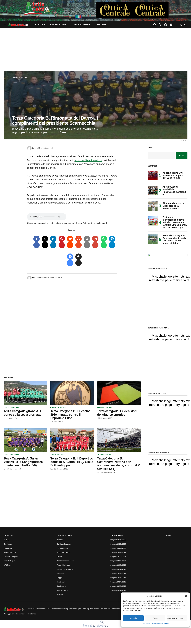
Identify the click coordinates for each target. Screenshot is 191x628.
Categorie (8, 536)
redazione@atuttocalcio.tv (88, 160)
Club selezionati (64, 536)
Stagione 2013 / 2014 (118, 586)
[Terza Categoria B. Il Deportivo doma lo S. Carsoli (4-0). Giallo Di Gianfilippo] (72, 440)
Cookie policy (20, 614)
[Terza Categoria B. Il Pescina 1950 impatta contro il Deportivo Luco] (72, 393)
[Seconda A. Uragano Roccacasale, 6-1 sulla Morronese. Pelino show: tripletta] (153, 239)
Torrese (60, 540)
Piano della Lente (63, 565)
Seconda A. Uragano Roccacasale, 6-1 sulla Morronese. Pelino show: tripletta (175, 239)
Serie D (6, 540)
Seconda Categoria (11, 557)
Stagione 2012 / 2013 (118, 590)
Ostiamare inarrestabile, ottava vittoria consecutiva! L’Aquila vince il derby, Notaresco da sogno (175, 222)
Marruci (60, 595)
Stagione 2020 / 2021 (118, 557)
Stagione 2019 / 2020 (118, 561)
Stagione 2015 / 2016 (118, 578)
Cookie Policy (145, 623)
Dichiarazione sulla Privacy (161, 623)
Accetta (133, 618)
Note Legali (31, 614)
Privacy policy (9, 614)
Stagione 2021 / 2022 (118, 552)
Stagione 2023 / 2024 (118, 544)
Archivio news (116, 536)
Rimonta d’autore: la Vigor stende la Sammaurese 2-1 (173, 206)
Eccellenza (8, 544)
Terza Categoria (20, 77)
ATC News (7, 565)
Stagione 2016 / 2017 (118, 573)
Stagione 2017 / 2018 (118, 569)
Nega (155, 618)
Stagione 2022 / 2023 (118, 548)
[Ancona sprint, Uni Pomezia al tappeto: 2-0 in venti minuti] (153, 175)
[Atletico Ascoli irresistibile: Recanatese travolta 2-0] (153, 190)
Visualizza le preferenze (177, 618)
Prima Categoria (10, 552)
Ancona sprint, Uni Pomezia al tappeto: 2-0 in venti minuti (174, 175)
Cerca (151, 148)
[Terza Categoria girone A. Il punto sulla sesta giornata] (25, 393)
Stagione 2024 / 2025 (118, 540)
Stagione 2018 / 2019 (118, 565)
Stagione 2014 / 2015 (118, 582)
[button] (185, 596)
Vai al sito (133, 6)
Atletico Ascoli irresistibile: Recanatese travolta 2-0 (175, 191)
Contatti (167, 536)
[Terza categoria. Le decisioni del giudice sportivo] (119, 393)
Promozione (8, 548)
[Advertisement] (95, 49)
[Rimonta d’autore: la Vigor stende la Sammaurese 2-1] (153, 206)
